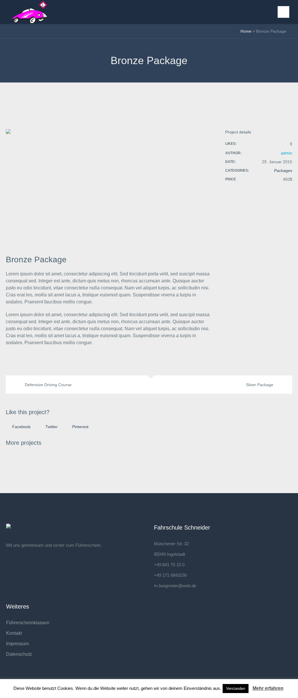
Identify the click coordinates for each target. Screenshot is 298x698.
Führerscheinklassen (27, 622)
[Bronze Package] (108, 187)
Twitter (51, 426)
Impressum (17, 643)
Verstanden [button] (235, 688)
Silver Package (259, 384)
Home (245, 31)
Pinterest (80, 426)
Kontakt (14, 633)
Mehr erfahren (268, 688)
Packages (283, 170)
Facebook (21, 426)
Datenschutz (19, 654)
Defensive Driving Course (48, 384)
